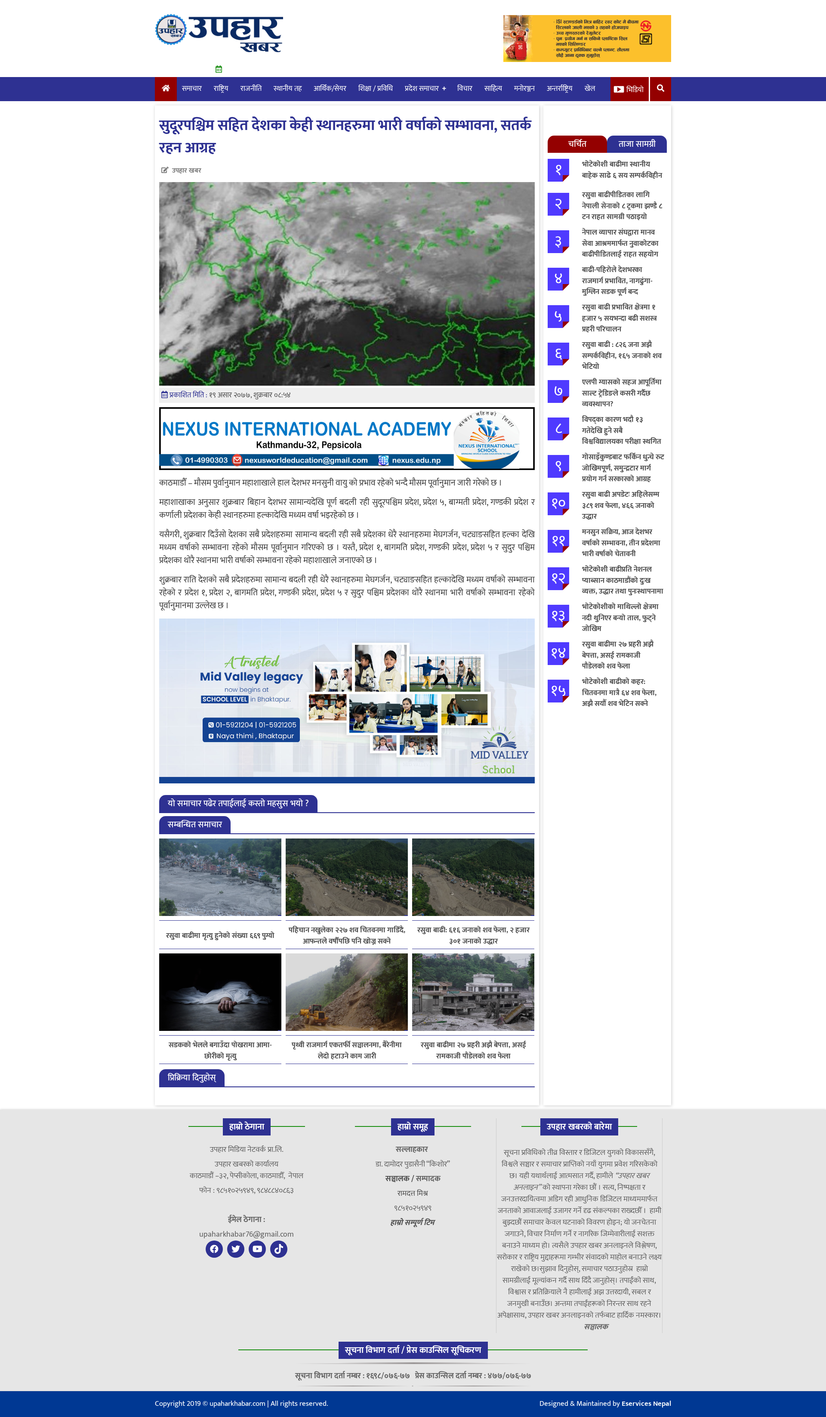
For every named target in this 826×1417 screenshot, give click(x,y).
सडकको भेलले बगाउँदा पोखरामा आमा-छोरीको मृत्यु (220, 1050)
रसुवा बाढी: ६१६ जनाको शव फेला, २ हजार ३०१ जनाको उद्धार (473, 936)
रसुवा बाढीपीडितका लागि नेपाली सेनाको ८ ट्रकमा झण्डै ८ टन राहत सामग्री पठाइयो (622, 206)
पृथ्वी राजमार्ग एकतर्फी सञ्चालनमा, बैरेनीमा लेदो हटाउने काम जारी (347, 1050)
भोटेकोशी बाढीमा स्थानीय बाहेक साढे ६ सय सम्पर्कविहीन (622, 170)
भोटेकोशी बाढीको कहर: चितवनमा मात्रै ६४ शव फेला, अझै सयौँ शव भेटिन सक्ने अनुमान (619, 698)
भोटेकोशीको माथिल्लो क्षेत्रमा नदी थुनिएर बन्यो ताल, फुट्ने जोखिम (620, 618)
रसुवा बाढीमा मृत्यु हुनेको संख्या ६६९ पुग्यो (220, 936)
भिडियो (635, 90)
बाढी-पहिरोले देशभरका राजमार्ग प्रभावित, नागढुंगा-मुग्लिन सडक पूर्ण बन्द (617, 281)
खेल (590, 89)
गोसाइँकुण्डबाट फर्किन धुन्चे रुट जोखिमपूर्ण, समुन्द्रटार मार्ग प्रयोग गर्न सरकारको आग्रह (623, 468)
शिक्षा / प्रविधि (375, 89)
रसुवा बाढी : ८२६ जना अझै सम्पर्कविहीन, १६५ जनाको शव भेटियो (622, 356)
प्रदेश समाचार (422, 89)
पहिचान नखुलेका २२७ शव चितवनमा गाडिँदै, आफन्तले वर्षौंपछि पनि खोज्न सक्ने (347, 936)
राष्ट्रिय (221, 89)
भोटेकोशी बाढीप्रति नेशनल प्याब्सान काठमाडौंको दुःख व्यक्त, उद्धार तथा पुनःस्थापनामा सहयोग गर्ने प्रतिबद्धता (622, 586)
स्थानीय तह (288, 89)
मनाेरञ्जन (524, 89)
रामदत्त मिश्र (413, 1193)
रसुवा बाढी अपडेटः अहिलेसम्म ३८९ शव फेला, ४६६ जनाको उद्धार (621, 506)
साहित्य (493, 89)
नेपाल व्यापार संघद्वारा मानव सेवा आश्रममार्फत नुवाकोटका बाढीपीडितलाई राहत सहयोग (620, 243)
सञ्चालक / (400, 1179)
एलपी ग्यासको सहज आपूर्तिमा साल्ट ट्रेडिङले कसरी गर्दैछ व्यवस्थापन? (622, 393)
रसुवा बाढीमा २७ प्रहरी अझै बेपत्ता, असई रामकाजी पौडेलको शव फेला (473, 1050)
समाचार (192, 89)
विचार (464, 89)
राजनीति (251, 89)
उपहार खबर (186, 170)
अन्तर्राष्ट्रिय (560, 89)
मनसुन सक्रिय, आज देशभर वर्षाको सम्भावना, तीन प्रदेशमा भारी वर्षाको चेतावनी (621, 543)
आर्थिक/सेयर (330, 89)
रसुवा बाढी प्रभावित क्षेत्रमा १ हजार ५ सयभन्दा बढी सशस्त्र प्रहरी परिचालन (619, 318)
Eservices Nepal (646, 1404)
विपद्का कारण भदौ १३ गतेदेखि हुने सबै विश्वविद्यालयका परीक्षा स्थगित (621, 431)
